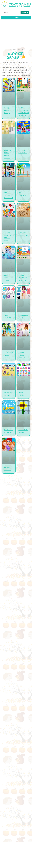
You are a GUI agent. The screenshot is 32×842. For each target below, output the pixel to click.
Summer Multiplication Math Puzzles (23, 277)
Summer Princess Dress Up (22, 355)
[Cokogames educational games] (16, 4)
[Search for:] (12, 12)
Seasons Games (16, 49)
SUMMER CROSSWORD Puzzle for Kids (8, 195)
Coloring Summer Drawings (7, 110)
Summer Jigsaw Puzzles (6, 277)
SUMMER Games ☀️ (16, 55)
